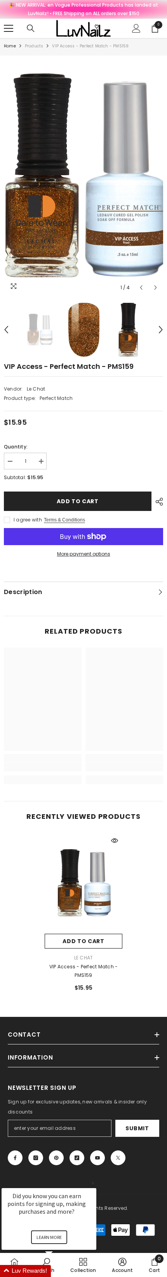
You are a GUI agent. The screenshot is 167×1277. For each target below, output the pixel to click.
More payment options (83, 554)
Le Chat (36, 389)
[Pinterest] (56, 1157)
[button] (141, 287)
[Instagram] (35, 1157)
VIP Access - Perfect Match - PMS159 (83, 970)
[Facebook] (15, 1157)
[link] (43, 767)
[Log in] (136, 28)
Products (34, 46)
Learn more (49, 1237)
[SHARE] (157, 501)
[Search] (30, 28)
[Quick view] (114, 840)
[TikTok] (77, 1157)
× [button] (92, 1183)
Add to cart (78, 501)
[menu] (8, 28)
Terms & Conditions (64, 520)
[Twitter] (118, 1157)
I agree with (28, 519)
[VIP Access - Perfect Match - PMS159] (83, 883)
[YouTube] (97, 1157)
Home (10, 46)
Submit (137, 1128)
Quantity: (16, 446)
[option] (83, 177)
